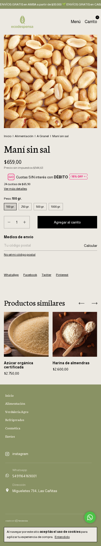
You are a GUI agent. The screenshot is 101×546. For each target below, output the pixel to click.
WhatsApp (11, 275)
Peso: (13, 198)
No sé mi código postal (19, 254)
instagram (20, 454)
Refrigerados (14, 419)
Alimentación (24, 136)
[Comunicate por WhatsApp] (90, 517)
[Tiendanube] (16, 521)
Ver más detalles (15, 189)
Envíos (10, 436)
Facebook (30, 275)
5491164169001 (24, 476)
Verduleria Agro (16, 411)
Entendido (62, 537)
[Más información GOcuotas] (78, 177)
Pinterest (62, 275)
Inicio (7, 136)
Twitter (46, 275)
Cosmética (12, 428)
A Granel (43, 136)
